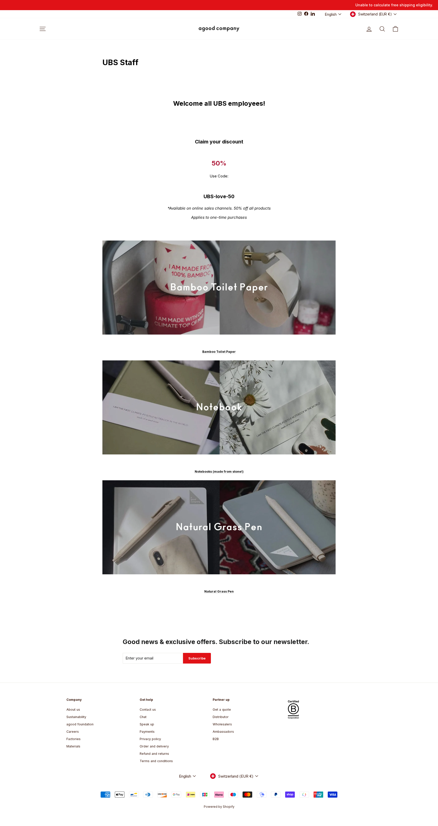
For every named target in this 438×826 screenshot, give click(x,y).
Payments (147, 731)
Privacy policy (150, 739)
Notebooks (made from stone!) (219, 471)
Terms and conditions (156, 761)
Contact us (148, 709)
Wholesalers (222, 724)
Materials (73, 746)
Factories (73, 739)
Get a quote (222, 709)
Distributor (221, 717)
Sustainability (76, 717)
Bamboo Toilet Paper (219, 352)
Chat (143, 717)
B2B (216, 739)
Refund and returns (154, 754)
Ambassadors (223, 731)
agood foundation (80, 724)
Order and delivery (154, 746)
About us (73, 709)
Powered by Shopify (219, 807)
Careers (72, 731)
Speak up (147, 724)
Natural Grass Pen (219, 591)
